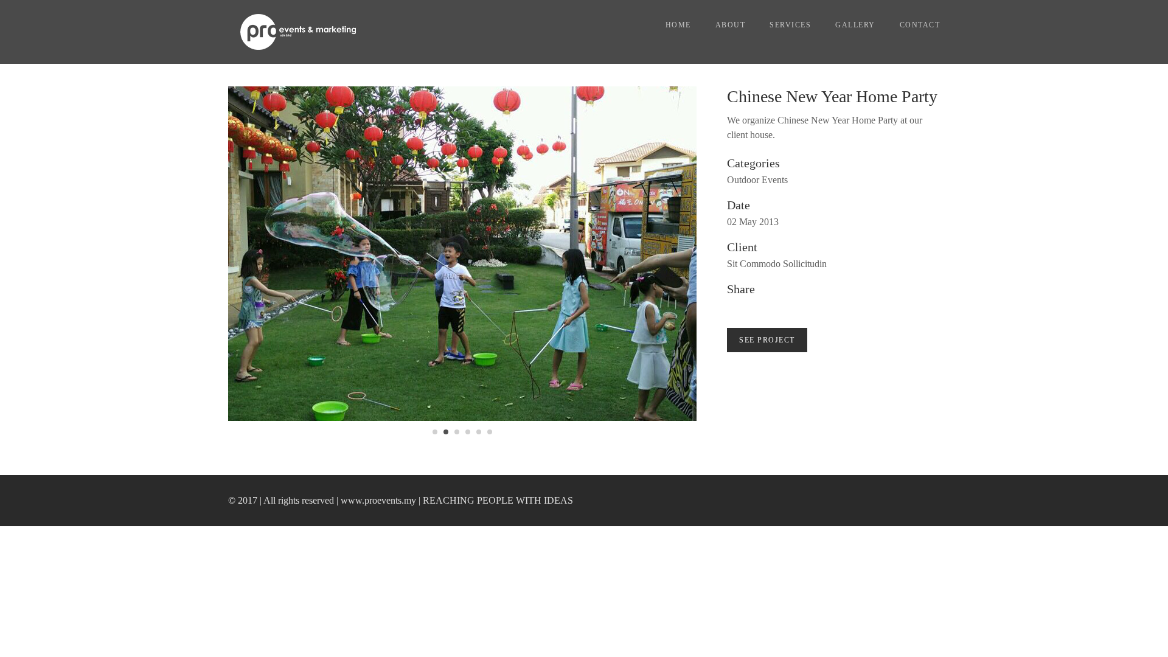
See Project (767, 340)
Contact (920, 25)
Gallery (855, 25)
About (730, 25)
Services (790, 25)
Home (678, 25)
